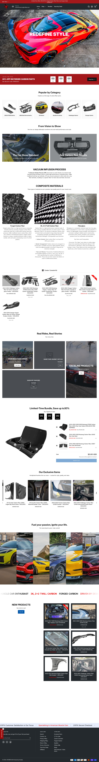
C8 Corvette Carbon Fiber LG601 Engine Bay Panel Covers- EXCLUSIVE (15, 503)
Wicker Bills (57, 745)
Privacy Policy (43, 738)
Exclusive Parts (58, 734)
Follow (5, 1)
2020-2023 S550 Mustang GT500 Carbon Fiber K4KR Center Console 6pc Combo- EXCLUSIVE (30, 290)
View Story (17, 365)
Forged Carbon (58, 741)
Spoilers (56, 743)
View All (21, 611)
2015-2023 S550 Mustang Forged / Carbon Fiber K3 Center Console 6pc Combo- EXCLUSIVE (49, 290)
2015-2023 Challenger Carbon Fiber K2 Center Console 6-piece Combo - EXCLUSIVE (11, 289)
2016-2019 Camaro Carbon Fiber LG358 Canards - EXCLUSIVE (61, 503)
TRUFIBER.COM (10, 759)
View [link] (60, 365)
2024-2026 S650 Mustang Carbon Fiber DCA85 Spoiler (84, 621)
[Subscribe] (29, 738)
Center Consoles (58, 738)
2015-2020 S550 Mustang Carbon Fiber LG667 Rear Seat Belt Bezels (82, 444)
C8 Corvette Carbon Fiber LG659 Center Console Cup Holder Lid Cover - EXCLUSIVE (56, 648)
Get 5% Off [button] (1, 734)
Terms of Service (44, 745)
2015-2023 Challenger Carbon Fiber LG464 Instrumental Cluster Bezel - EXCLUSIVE (83, 504)
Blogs (55, 747)
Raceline (50, 6)
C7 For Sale (57, 736)
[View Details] (15, 445)
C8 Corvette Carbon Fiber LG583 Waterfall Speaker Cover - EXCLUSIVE (38, 503)
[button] (88, 6)
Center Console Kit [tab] (51, 270)
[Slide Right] (71, 2)
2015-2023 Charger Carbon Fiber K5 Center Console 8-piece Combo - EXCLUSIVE (68, 289)
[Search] (88, 6)
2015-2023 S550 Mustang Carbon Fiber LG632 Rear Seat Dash (82, 435)
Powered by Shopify (18, 759)
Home (38, 6)
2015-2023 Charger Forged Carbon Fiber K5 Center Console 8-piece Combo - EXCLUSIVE (11, 314)
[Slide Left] (27, 2)
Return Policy (43, 743)
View (81, 373)
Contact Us (43, 736)
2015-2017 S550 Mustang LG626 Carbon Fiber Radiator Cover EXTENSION (56, 621)
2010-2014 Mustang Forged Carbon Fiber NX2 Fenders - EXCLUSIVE (56, 674)
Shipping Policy (44, 741)
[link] (20, 6)
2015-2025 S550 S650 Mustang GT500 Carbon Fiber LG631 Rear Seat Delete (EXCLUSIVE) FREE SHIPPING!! (82, 426)
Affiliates (42, 749)
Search (42, 734)
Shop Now (91, 79)
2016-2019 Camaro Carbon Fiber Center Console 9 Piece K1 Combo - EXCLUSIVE (88, 289)
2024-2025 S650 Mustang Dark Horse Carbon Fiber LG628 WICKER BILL (83, 648)
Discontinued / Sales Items (59, 750)
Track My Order (58, 6)
